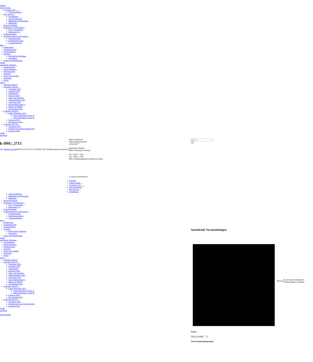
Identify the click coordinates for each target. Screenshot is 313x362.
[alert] (252, 281)
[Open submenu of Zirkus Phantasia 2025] (27, 289)
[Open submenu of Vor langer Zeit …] (19, 10)
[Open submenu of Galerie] (5, 83)
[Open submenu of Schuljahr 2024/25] (19, 111)
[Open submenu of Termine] (11, 54)
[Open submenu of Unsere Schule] (11, 8)
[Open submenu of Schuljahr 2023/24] (19, 300)
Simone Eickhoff (10, 149)
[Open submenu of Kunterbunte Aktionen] (17, 65)
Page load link (5, 315)
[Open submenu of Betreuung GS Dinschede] (24, 28)
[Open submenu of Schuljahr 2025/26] (19, 87)
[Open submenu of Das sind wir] (80, 190)
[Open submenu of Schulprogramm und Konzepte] (28, 212)
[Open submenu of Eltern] (4, 45)
